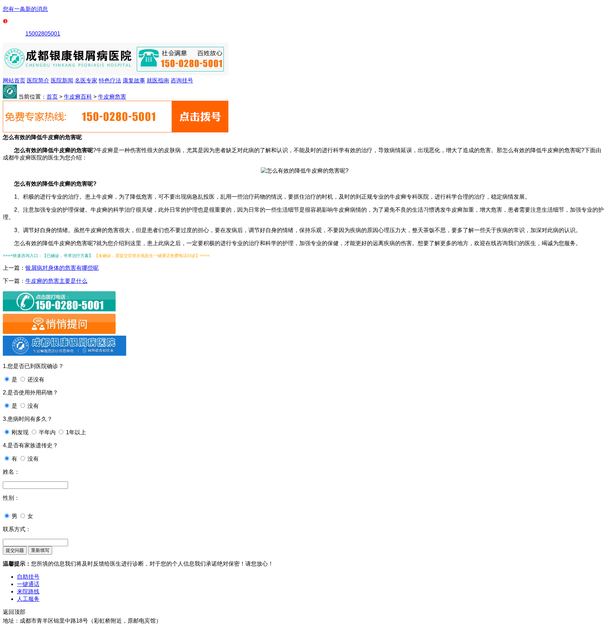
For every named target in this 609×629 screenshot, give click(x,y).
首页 (52, 97)
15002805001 (42, 34)
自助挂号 (28, 577)
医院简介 (38, 80)
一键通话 (28, 584)
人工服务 (28, 599)
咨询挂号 (182, 80)
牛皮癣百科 (78, 97)
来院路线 (28, 591)
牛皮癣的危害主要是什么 (56, 281)
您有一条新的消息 (25, 9)
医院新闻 (62, 80)
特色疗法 (110, 80)
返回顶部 (14, 612)
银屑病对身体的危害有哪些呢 (62, 268)
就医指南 (158, 80)
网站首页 (14, 80)
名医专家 (86, 80)
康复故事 (134, 80)
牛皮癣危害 (112, 97)
